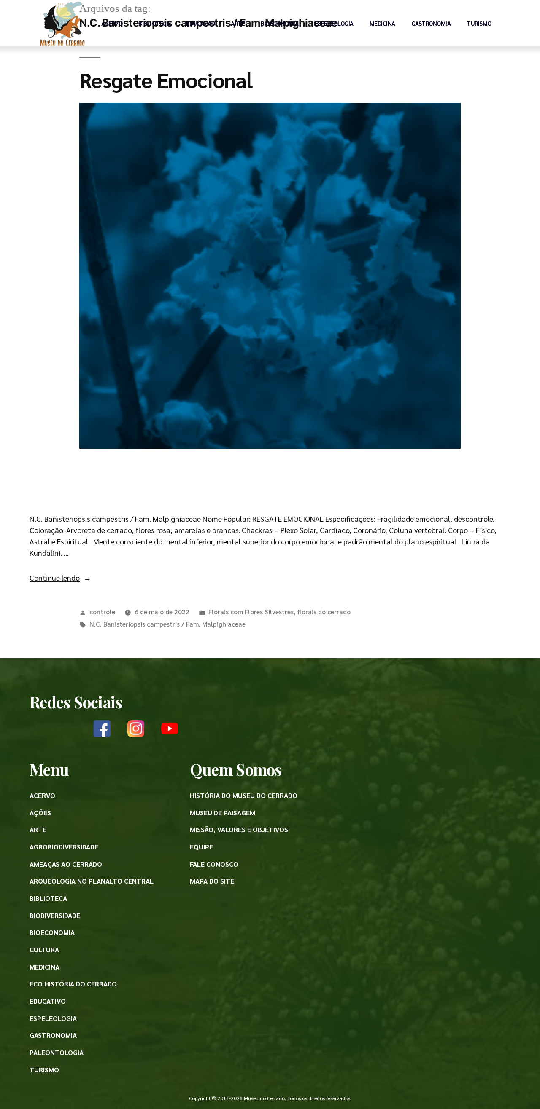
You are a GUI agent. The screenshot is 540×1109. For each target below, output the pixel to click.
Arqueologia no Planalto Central (92, 880)
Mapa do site (212, 880)
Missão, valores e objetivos (239, 829)
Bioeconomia (280, 23)
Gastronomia (431, 23)
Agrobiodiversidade (64, 846)
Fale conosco (214, 864)
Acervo (111, 23)
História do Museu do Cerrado (243, 795)
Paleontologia (57, 1052)
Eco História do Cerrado (73, 983)
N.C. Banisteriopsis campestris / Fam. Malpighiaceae (167, 623)
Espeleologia (334, 23)
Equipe (201, 846)
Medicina (382, 23)
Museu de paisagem (222, 812)
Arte (238, 23)
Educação (200, 23)
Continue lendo (60, 577)
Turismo (479, 23)
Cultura (44, 949)
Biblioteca (154, 23)
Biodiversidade (55, 915)
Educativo (48, 1000)
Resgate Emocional (165, 79)
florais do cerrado (324, 611)
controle (102, 611)
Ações (40, 812)
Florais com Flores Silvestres (251, 611)
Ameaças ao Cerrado (66, 864)
